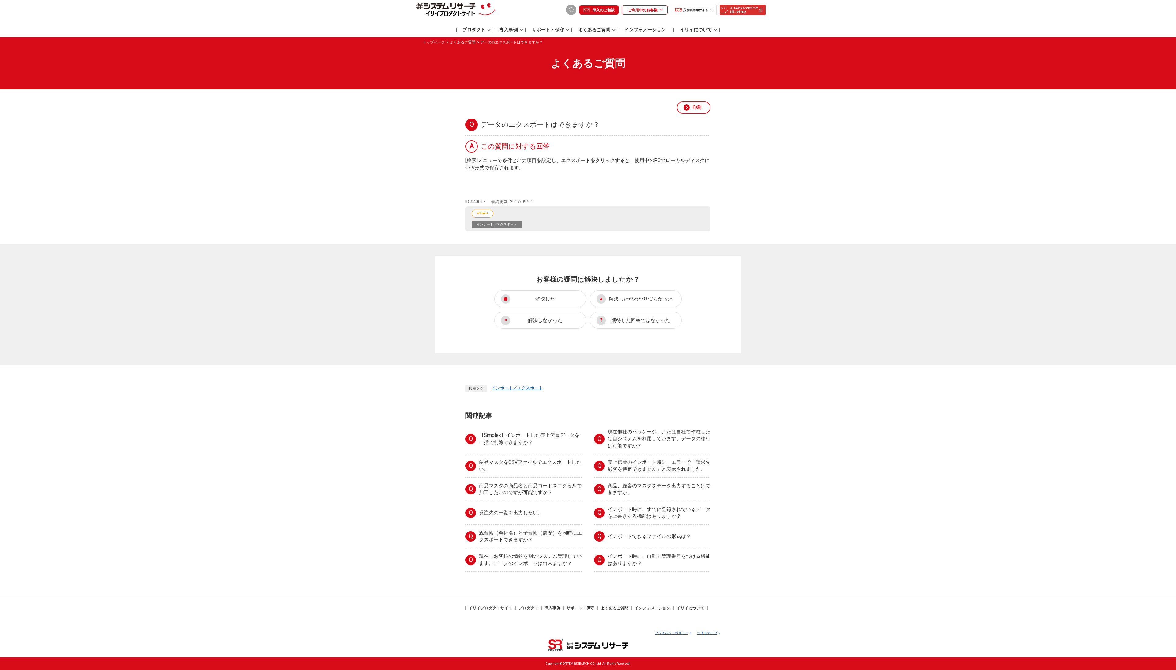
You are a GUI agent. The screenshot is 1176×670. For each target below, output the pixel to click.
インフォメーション (645, 29)
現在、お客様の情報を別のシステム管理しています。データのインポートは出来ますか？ (530, 559)
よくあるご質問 (594, 29)
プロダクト (473, 29)
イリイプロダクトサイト (490, 608)
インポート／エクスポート (497, 224)
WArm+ (482, 213)
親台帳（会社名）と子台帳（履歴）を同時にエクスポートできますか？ (530, 536)
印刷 (697, 107)
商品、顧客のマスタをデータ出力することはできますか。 (659, 489)
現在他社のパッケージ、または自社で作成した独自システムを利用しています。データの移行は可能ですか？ (659, 439)
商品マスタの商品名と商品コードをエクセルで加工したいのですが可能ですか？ (530, 489)
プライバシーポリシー (671, 633)
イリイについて (696, 29)
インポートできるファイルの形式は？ (649, 536)
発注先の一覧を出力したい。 (511, 512)
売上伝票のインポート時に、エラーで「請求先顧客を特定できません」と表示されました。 (659, 465)
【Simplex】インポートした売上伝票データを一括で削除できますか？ (529, 438)
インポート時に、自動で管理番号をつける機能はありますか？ (659, 559)
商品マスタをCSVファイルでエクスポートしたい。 (530, 465)
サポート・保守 (548, 29)
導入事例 (508, 29)
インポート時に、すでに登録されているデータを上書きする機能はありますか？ (659, 512)
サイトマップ (707, 633)
